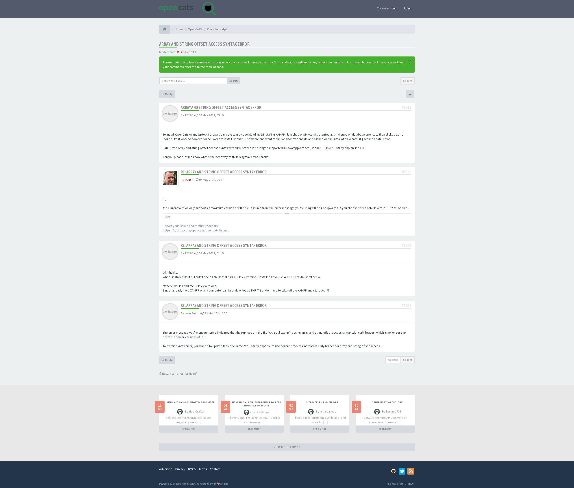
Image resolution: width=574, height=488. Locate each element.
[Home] (164, 29)
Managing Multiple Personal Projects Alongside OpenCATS (256, 404)
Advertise (165, 469)
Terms (203, 469)
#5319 (406, 107)
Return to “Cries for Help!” (179, 373)
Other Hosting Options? (388, 402)
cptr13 (191, 52)
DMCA (192, 469)
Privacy (180, 469)
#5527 (406, 305)
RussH (181, 52)
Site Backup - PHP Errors (322, 402)
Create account (387, 8)
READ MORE (188, 429)
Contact (215, 469)
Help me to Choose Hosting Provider (191, 402)
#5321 (406, 245)
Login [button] (407, 8)
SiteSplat (190, 483)
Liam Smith (192, 313)
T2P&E (189, 115)
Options (393, 359)
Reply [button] (168, 94)
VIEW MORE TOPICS (287, 447)
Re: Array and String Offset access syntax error (224, 172)
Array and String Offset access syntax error (204, 44)
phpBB (176, 483)
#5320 (406, 172)
